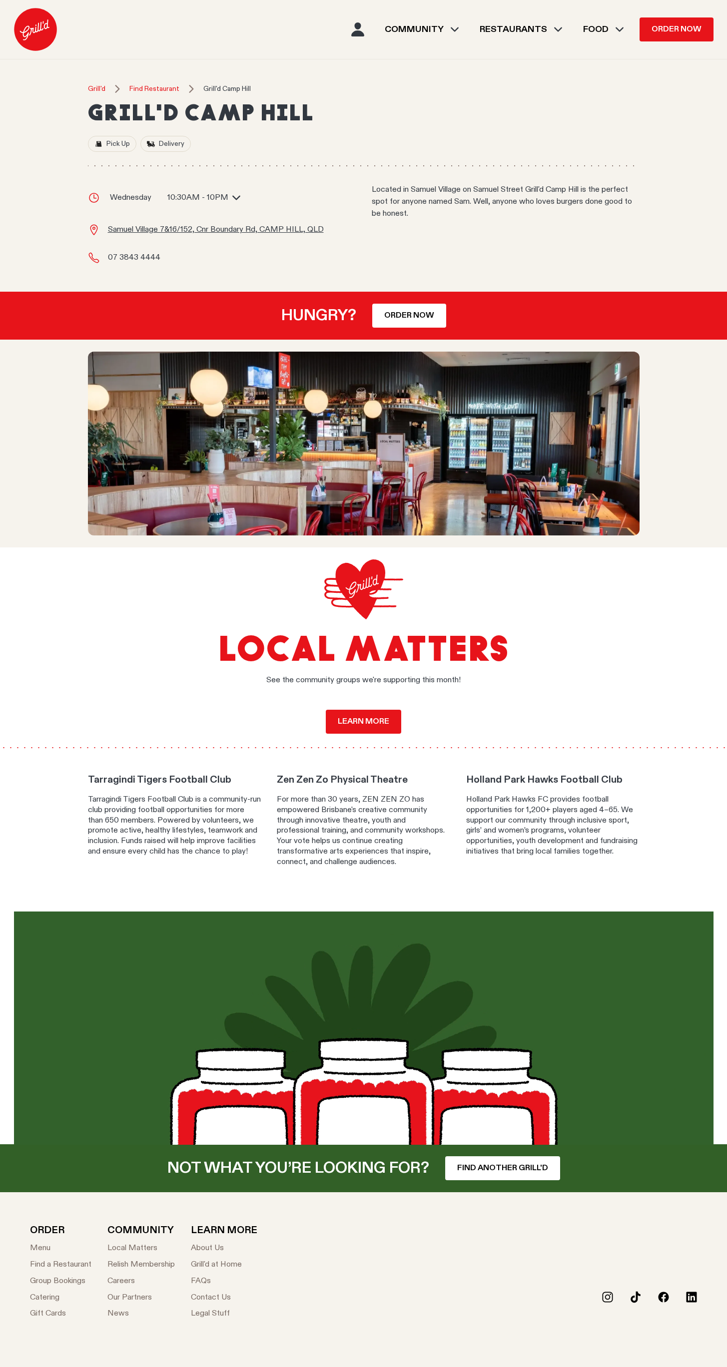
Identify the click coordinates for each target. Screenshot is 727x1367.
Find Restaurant (154, 88)
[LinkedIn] (692, 1297)
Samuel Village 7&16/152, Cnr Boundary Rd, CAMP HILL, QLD (216, 230)
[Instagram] (608, 1297)
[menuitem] (35, 29)
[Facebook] (664, 1297)
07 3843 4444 (134, 258)
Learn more (363, 722)
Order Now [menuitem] (677, 29)
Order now (409, 316)
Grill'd (96, 88)
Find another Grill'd (502, 1168)
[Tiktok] (636, 1297)
